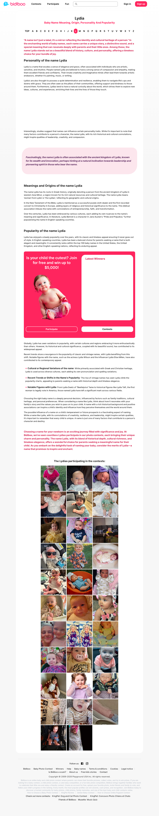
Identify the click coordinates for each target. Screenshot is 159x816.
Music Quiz (92, 800)
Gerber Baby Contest (85, 793)
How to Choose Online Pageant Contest (114, 793)
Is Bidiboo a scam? (57, 772)
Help (69, 769)
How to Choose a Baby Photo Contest (42, 793)
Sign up (141, 4)
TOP (27, 31)
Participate (53, 4)
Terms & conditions (98, 769)
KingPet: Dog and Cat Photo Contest (69, 796)
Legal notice (127, 769)
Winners (60, 769)
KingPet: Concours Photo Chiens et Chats (110, 796)
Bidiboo (26, 769)
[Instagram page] (87, 763)
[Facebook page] (82, 763)
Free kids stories (89, 772)
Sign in (127, 4)
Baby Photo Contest (43, 769)
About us (73, 772)
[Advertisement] (79, 110)
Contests (36, 4)
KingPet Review (67, 793)
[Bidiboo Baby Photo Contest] (14, 4)
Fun (67, 4)
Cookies (114, 769)
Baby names (80, 769)
